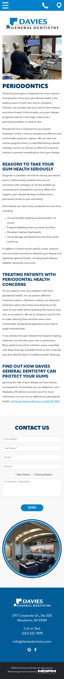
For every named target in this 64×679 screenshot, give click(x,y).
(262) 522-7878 (32, 633)
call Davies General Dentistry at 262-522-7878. (35, 401)
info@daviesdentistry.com (32, 642)
